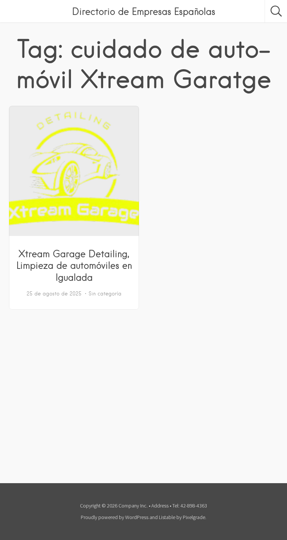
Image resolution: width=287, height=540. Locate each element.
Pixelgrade (194, 517)
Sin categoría (105, 294)
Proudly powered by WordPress (114, 517)
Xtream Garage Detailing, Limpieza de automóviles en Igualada (74, 265)
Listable (167, 517)
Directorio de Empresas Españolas (143, 11)
